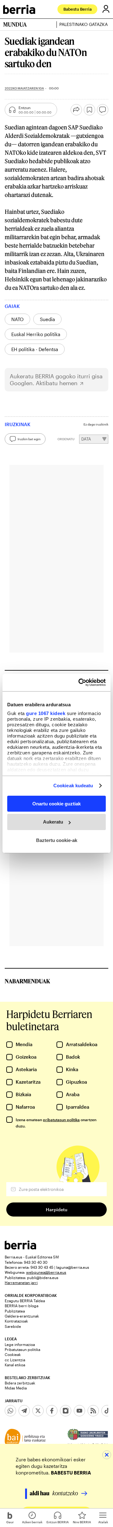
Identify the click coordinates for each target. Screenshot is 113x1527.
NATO (17, 319)
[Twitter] (38, 1410)
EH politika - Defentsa (34, 349)
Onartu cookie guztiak (56, 803)
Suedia (47, 319)
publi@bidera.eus (42, 1277)
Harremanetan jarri (21, 1282)
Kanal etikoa (15, 1365)
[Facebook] (51, 1410)
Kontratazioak (16, 1321)
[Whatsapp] (10, 1410)
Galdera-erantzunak (22, 1316)
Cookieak (13, 1354)
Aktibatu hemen (57, 383)
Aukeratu (53, 821)
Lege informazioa (20, 1344)
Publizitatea (15, 1311)
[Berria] (20, 1248)
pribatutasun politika (61, 1119)
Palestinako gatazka (83, 24)
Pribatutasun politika (22, 1349)
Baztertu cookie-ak (56, 840)
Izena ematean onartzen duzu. (56, 1122)
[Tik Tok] (107, 1410)
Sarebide (13, 1326)
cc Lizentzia (15, 1360)
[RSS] (93, 1410)
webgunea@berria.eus (46, 1272)
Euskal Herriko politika (35, 334)
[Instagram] (65, 1410)
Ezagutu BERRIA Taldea (25, 1300)
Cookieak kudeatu (73, 785)
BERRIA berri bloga (21, 1305)
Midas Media (16, 1388)
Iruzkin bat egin (29, 439)
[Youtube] (79, 1410)
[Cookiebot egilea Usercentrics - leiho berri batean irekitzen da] (80, 682)
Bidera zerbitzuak (20, 1383)
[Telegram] (24, 1410)
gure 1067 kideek (45, 713)
